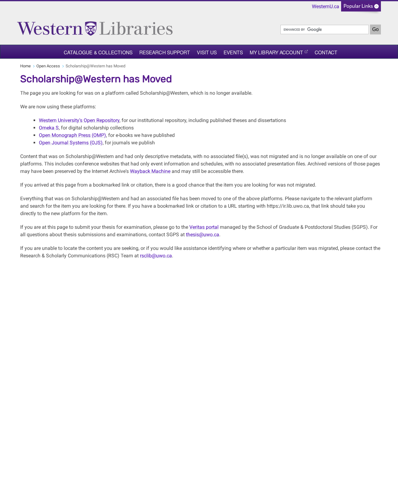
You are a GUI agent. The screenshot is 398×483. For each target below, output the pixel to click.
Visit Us (207, 52)
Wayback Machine (150, 171)
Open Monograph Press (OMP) (72, 135)
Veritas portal (204, 227)
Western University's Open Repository (79, 120)
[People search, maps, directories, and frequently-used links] (361, 8)
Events (233, 52)
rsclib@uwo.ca (156, 256)
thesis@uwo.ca (202, 234)
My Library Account (276, 52)
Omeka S (49, 128)
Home (25, 66)
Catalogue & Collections (98, 52)
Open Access (48, 66)
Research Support (164, 52)
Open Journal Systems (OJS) (71, 143)
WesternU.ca (325, 6)
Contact (326, 52)
